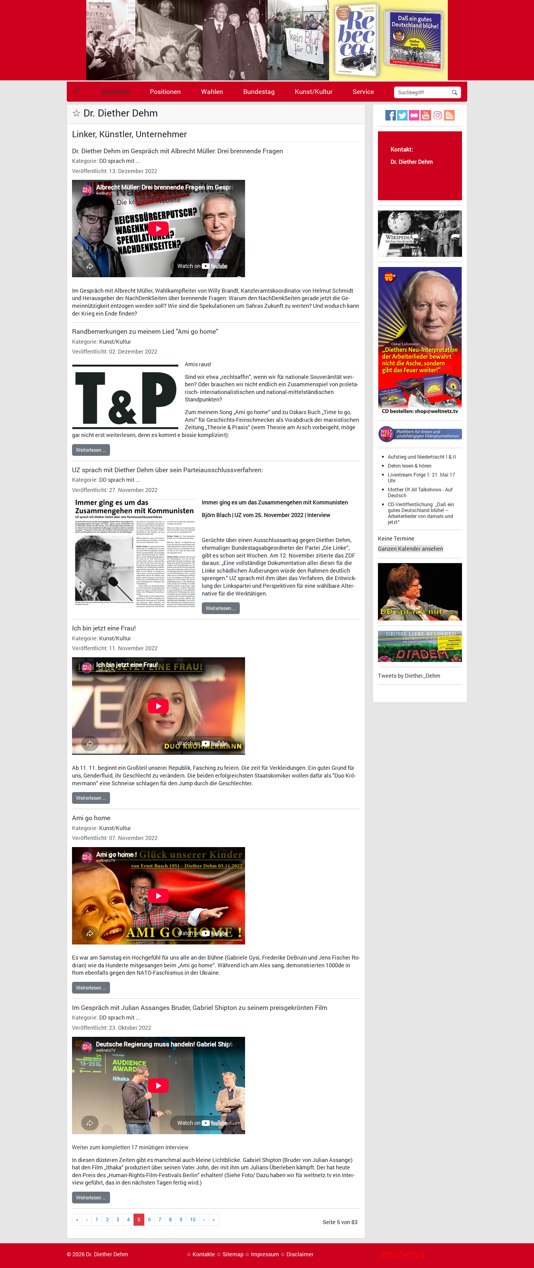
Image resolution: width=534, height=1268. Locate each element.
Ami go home (91, 817)
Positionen (165, 91)
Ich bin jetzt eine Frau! (104, 628)
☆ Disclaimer (297, 1254)
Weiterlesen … (91, 450)
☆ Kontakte (201, 1254)
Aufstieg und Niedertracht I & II (422, 456)
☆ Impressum (262, 1254)
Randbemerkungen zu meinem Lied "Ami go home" (145, 331)
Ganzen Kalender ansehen (410, 548)
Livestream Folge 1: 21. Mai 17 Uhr (421, 477)
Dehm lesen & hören (409, 465)
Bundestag (259, 91)
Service (363, 91)
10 (193, 1219)
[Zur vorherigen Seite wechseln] (87, 1220)
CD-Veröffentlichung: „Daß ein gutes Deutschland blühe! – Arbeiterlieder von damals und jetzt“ (421, 513)
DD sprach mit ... (119, 160)
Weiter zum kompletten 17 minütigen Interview (130, 1147)
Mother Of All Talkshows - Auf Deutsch (420, 492)
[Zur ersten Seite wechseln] (77, 1220)
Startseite (116, 91)
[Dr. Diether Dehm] (267, 39)
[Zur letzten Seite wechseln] (214, 1220)
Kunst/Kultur (314, 91)
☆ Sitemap (230, 1254)
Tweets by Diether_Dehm (409, 675)
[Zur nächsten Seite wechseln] (204, 1220)
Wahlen (212, 91)
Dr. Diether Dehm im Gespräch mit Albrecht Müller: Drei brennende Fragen (177, 150)
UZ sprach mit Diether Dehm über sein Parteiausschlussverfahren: (167, 469)
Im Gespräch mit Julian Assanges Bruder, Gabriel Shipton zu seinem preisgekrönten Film (199, 1007)
